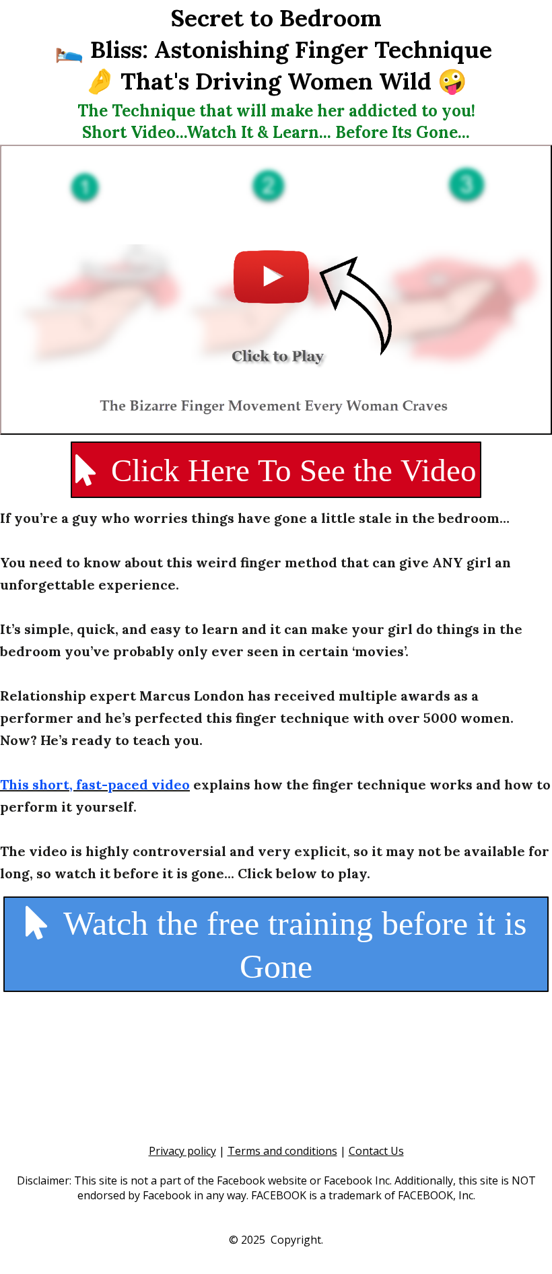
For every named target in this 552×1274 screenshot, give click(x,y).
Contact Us (376, 1150)
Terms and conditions (282, 1150)
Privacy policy (182, 1150)
